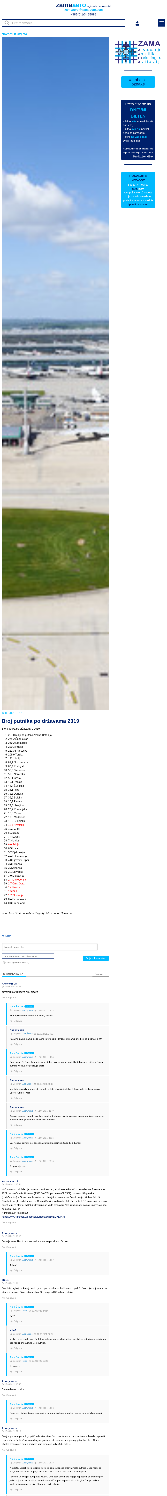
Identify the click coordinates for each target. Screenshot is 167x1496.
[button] (161, 23)
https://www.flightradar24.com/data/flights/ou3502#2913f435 (33, 1216)
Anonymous (27, 1010)
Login (8, 935)
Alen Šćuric (27, 1034)
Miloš (25, 1311)
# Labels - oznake (138, 82)
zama (83, 4)
